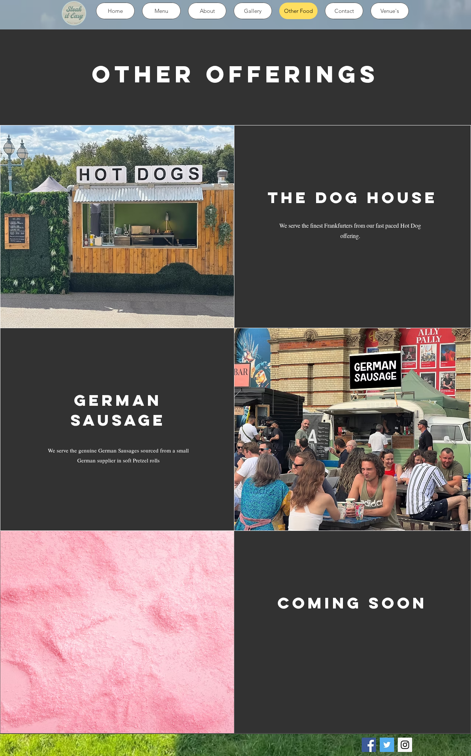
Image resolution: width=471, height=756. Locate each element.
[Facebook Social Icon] (369, 745)
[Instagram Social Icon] (405, 745)
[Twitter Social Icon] (387, 745)
